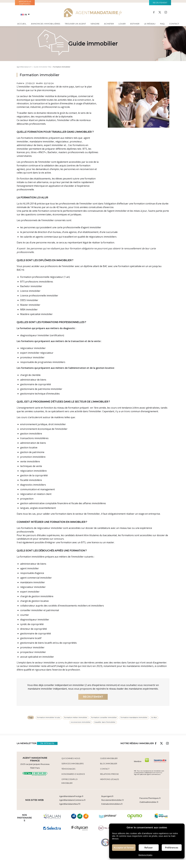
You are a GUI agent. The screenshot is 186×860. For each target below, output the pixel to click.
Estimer (134, 24)
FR (26, 14)
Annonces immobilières (45, 24)
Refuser (148, 847)
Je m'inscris (47, 743)
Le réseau (149, 24)
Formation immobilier (39, 75)
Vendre (95, 24)
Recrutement (93, 696)
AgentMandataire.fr (24, 67)
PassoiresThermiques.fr (150, 798)
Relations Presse (109, 774)
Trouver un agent (75, 24)
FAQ (162, 24)
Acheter (109, 24)
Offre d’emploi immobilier (69, 781)
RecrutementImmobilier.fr (112, 800)
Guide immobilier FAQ (42, 67)
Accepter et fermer (124, 847)
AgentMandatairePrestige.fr (71, 796)
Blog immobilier (108, 764)
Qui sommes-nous (70, 758)
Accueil (21, 24)
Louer (122, 24)
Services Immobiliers (72, 764)
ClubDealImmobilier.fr (149, 802)
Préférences (171, 847)
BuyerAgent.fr (107, 796)
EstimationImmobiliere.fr (112, 804)
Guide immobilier (109, 758)
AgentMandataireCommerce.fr (72, 800)
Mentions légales (145, 855)
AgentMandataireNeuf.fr (70, 804)
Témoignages (68, 769)
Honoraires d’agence (73, 774)
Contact (174, 24)
